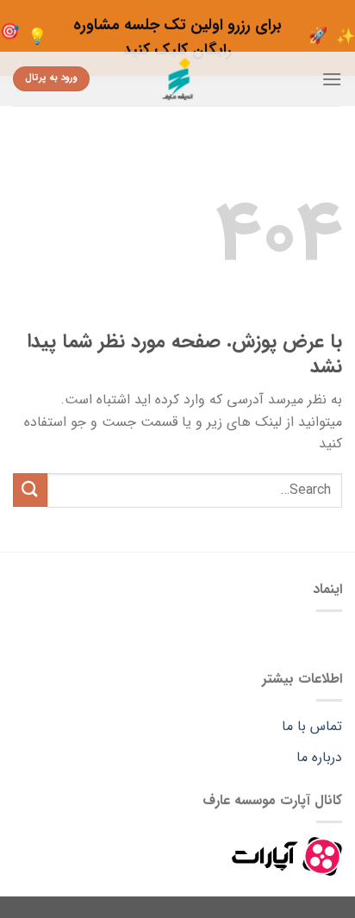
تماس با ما (312, 726)
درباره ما (319, 757)
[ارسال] (30, 490)
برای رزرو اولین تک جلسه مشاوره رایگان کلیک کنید (177, 37)
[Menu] (331, 79)
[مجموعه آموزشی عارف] (178, 79)
